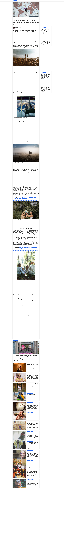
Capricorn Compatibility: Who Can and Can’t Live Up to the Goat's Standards (25, 306)
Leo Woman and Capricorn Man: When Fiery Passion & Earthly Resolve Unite (25, 198)
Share (37, 27)
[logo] (15, 0)
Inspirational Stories (30, 393)
